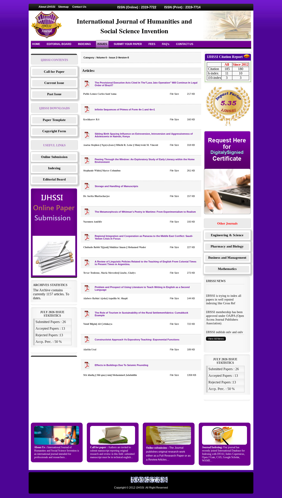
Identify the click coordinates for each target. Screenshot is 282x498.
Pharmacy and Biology (227, 246)
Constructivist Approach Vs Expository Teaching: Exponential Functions (137, 339)
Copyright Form (54, 131)
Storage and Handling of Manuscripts (116, 186)
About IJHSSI (47, 6)
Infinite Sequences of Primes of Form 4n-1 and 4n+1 (125, 109)
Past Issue (54, 94)
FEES (151, 44)
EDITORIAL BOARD (59, 44)
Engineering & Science (227, 235)
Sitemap (63, 6)
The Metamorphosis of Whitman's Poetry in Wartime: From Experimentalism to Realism (145, 211)
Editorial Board (54, 179)
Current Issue (54, 83)
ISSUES (102, 44)
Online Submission (54, 157)
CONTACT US (184, 44)
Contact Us (79, 6)
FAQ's (165, 44)
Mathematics (227, 269)
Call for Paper (54, 71)
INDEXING (84, 44)
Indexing (54, 168)
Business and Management (227, 257)
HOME (36, 44)
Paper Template (54, 120)
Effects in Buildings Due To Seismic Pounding (121, 365)
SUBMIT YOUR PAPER (128, 44)
